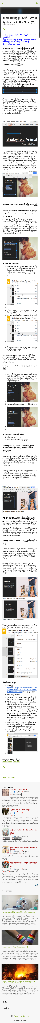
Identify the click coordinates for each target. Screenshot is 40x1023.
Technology (7, 762)
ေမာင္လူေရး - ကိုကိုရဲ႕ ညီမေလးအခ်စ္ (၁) (15, 947)
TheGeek (16, 762)
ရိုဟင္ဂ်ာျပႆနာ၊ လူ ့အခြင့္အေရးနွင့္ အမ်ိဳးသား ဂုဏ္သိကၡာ (18, 982)
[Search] (37, 3)
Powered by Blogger (21, 1016)
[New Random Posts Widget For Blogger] (36, 885)
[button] (3, 29)
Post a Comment (9, 777)
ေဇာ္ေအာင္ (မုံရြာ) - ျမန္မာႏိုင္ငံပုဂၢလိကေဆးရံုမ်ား (18, 912)
